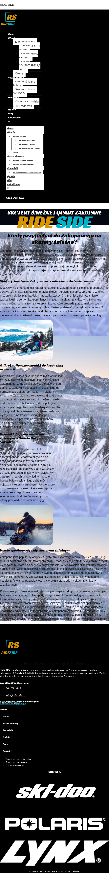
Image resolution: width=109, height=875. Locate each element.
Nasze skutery (16, 77)
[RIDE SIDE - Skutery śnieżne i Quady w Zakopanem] (9, 27)
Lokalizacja (14, 117)
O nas (11, 33)
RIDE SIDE (7, 4)
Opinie (11, 109)
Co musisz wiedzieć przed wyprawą (26, 103)
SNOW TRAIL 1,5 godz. (28, 55)
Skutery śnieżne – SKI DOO (25, 91)
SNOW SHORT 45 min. (29, 47)
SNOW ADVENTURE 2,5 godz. (29, 65)
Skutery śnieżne (25, 41)
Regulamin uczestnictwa (16, 762)
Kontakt (7, 751)
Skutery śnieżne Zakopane (89, 618)
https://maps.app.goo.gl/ (13, 703)
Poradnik (13, 97)
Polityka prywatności (15, 765)
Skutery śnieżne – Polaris (25, 83)
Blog (10, 113)
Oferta (12, 37)
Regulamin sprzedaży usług (18, 759)
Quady (19, 73)
